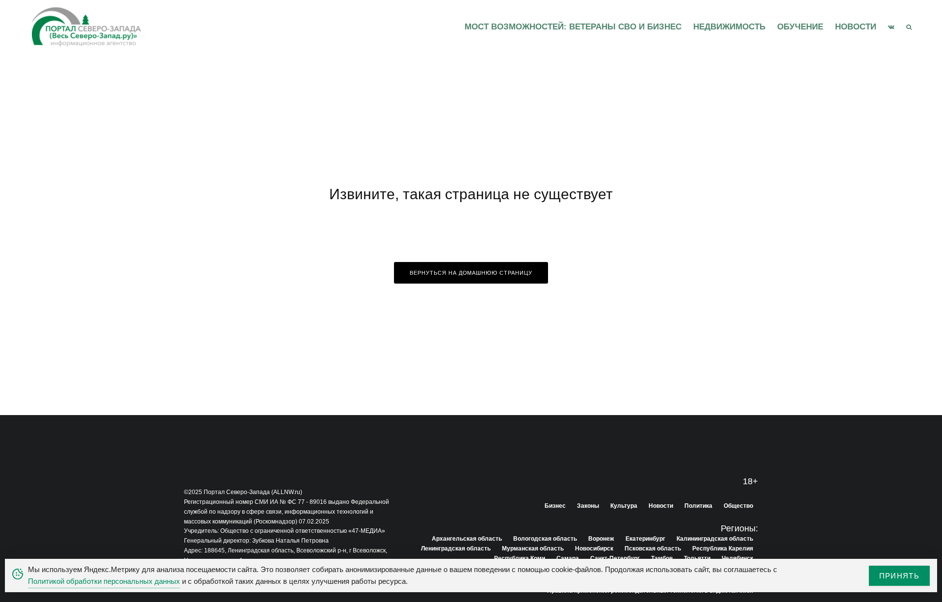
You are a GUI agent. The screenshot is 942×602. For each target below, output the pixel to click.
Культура (623, 505)
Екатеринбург (645, 538)
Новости (855, 26)
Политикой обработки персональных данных (104, 581)
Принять (899, 576)
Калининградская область (715, 538)
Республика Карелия (722, 548)
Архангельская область (467, 538)
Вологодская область (545, 538)
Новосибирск (594, 548)
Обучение (800, 26)
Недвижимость (729, 26)
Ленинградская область (456, 548)
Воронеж (601, 538)
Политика (698, 505)
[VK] (891, 27)
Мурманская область (533, 548)
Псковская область (653, 548)
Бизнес (555, 505)
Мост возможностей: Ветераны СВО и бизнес (573, 26)
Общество (738, 505)
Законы (588, 505)
